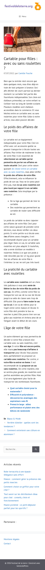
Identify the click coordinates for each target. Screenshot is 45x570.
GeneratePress (22, 566)
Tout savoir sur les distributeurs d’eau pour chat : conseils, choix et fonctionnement (20, 497)
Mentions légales (11, 539)
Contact (7, 543)
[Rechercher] (35, 449)
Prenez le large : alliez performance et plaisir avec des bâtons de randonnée (25, 407)
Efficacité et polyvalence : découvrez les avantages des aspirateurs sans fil (23, 397)
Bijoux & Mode (14, 418)
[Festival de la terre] (22, 6)
